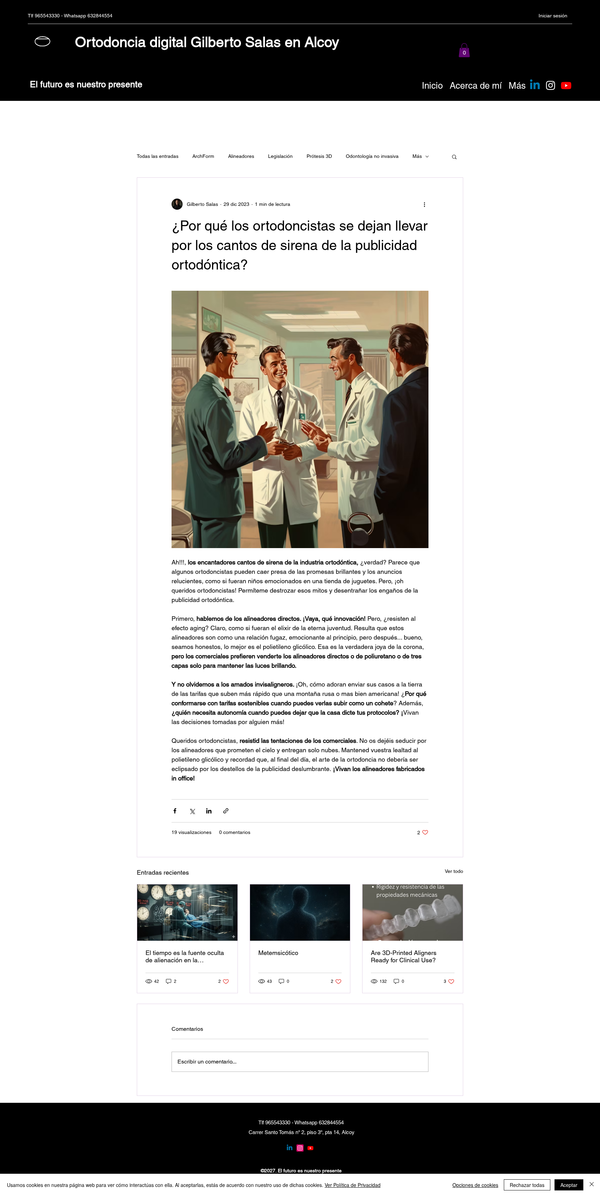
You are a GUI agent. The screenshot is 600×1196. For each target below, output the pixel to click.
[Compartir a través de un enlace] (226, 811)
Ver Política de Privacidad (353, 1184)
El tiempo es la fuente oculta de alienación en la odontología (184, 956)
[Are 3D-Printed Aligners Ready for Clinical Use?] (412, 912)
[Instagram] (550, 85)
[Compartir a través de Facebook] (175, 811)
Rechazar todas (527, 1184)
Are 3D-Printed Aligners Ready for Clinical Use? (403, 956)
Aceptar (568, 1184)
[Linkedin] (535, 85)
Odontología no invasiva (372, 156)
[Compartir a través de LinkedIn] (209, 811)
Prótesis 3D (319, 156)
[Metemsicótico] (300, 912)
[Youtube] (566, 85)
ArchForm (203, 156)
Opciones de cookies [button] (475, 1184)
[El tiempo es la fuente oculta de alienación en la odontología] (187, 912)
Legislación (280, 156)
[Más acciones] (424, 204)
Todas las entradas (157, 156)
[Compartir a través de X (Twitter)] (192, 811)
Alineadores (241, 156)
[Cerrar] (592, 1184)
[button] (464, 50)
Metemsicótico (278, 952)
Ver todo (454, 871)
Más (417, 156)
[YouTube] (310, 1148)
